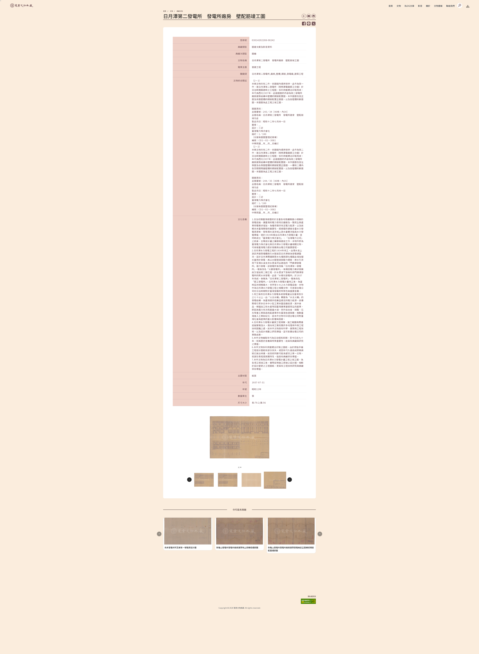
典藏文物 (180, 11)
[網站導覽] (467, 6)
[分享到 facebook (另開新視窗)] (304, 23)
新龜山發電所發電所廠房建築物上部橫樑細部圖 (237, 547)
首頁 (391, 5)
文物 (171, 11)
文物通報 (438, 5)
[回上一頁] (304, 16)
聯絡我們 (450, 5)
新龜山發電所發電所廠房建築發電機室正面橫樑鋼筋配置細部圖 (291, 549)
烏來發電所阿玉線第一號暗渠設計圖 (180, 547)
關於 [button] (428, 5)
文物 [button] (399, 5)
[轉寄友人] (308, 16)
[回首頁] (22, 5)
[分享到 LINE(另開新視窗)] (308, 23)
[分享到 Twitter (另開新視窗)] (313, 23)
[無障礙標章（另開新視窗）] (308, 601)
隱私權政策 (312, 596)
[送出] (459, 5)
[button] (204, 480)
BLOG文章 (409, 5)
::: (161, 11)
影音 (420, 5)
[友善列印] (313, 16)
